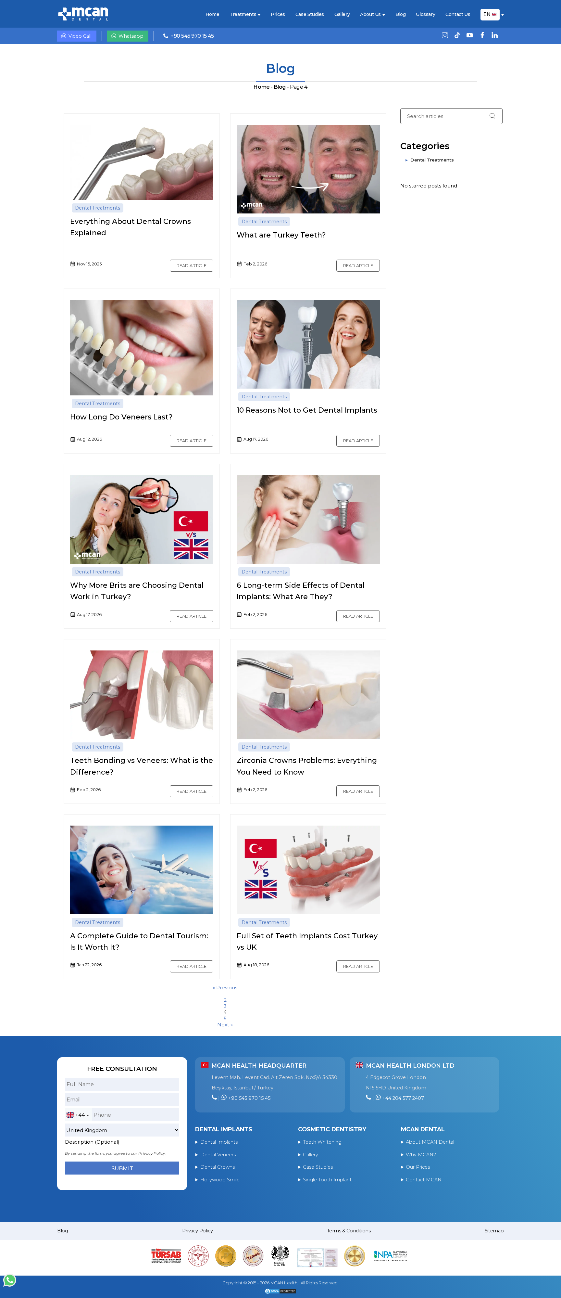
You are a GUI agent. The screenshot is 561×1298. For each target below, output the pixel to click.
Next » (225, 1025)
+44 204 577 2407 (403, 1098)
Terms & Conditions (349, 1231)
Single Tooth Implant (327, 1180)
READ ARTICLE (191, 265)
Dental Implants (219, 1142)
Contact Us (457, 14)
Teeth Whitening (322, 1142)
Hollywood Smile (220, 1180)
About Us (370, 14)
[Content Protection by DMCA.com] (280, 1292)
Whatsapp (130, 36)
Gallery (342, 14)
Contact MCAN (424, 1180)
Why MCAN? (421, 1155)
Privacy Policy (197, 1231)
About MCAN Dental (430, 1142)
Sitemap (494, 1231)
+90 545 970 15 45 (192, 36)
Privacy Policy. (152, 1153)
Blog (400, 14)
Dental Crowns (217, 1167)
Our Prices (418, 1167)
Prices (278, 14)
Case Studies (309, 14)
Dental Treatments (97, 208)
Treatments (243, 14)
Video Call (80, 36)
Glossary (425, 14)
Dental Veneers (218, 1155)
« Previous (225, 987)
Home (212, 14)
